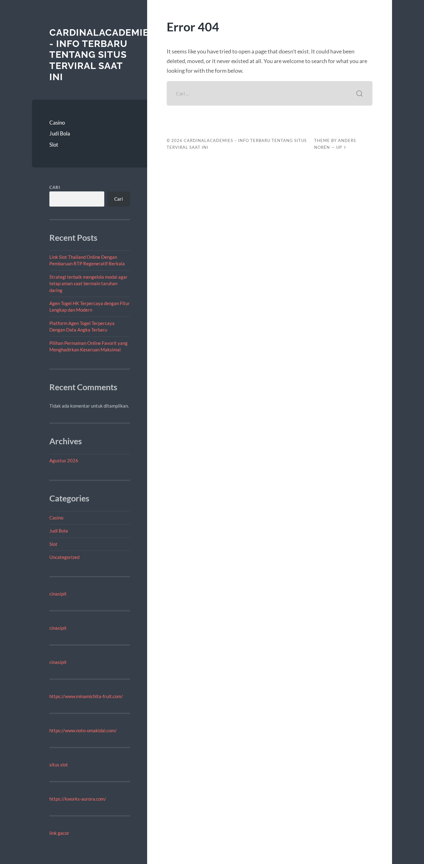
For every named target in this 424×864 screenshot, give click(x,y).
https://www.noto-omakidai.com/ (83, 730)
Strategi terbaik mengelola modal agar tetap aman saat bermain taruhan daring (88, 283)
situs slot (58, 764)
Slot (53, 144)
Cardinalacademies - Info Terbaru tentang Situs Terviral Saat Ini (102, 54)
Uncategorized (64, 557)
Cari (54, 187)
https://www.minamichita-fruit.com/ (86, 696)
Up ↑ (341, 147)
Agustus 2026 (63, 460)
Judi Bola (59, 133)
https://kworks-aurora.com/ (77, 799)
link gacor (59, 833)
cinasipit (58, 594)
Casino (57, 122)
